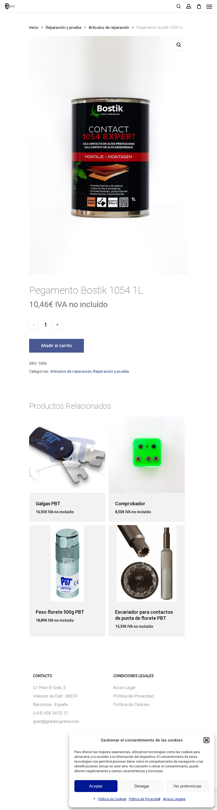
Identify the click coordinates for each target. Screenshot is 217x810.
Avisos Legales (174, 799)
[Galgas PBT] (67, 455)
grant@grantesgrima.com (56, 721)
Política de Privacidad (144, 799)
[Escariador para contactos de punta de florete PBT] (146, 563)
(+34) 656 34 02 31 (51, 713)
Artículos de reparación (109, 27)
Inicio (33, 27)
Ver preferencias (187, 786)
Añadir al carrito (56, 345)
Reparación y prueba (63, 27)
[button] (206, 740)
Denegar (141, 786)
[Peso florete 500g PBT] (67, 563)
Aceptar (96, 786)
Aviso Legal (124, 687)
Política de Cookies (112, 799)
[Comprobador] (146, 455)
